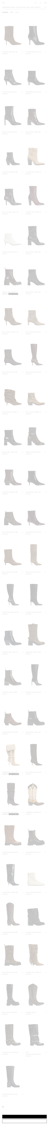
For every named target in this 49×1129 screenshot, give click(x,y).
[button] (24, 1116)
